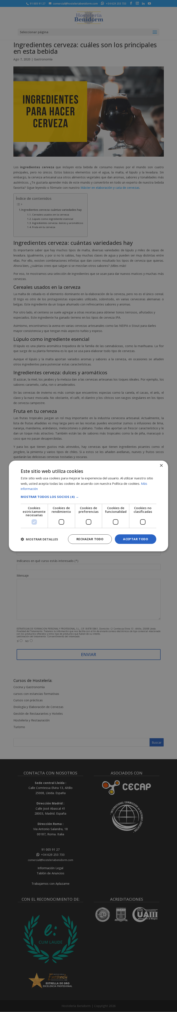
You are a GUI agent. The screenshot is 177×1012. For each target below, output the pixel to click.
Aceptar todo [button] (135, 539)
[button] (88, 497)
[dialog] (88, 506)
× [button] (161, 465)
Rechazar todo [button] (89, 539)
